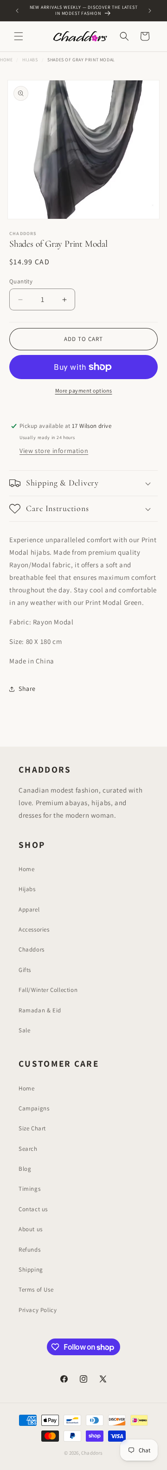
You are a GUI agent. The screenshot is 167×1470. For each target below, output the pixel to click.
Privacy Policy (38, 1310)
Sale (24, 1030)
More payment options (83, 390)
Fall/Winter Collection (48, 990)
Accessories (34, 929)
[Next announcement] (150, 10)
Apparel (29, 909)
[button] (18, 36)
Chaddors (32, 949)
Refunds (29, 1249)
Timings (29, 1189)
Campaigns (34, 1108)
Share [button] (27, 688)
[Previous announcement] (17, 10)
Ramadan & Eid (40, 1010)
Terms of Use (36, 1289)
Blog (25, 1169)
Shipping (31, 1269)
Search (28, 1149)
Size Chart (32, 1128)
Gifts (25, 970)
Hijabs (30, 60)
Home (6, 60)
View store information (53, 450)
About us (31, 1229)
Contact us (33, 1209)
